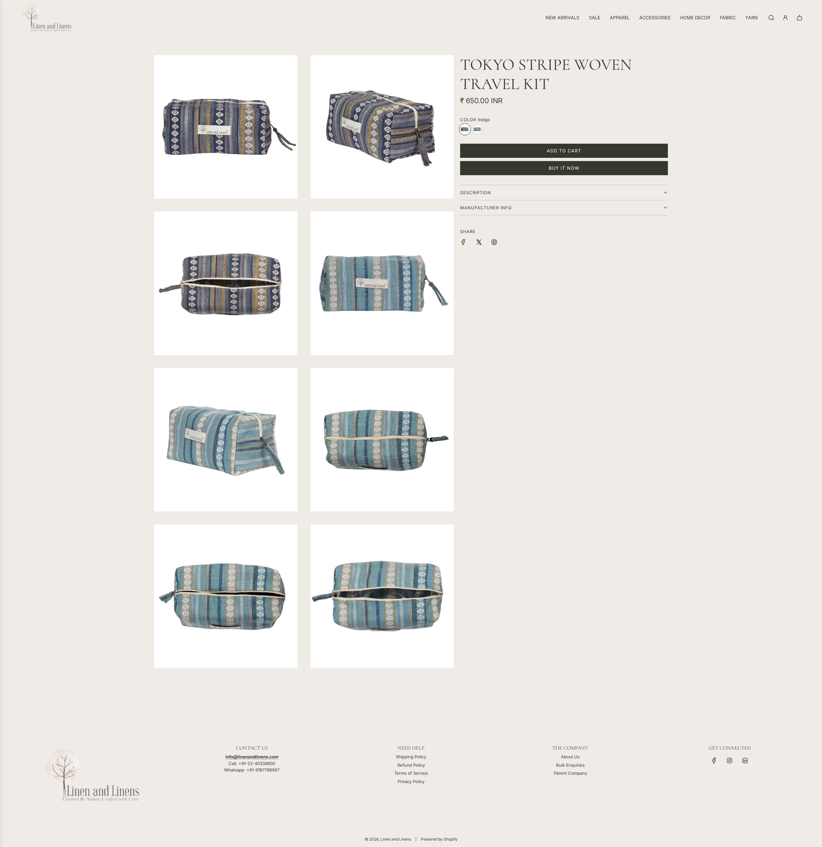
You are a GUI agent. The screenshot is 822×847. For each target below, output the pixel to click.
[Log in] (785, 18)
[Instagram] (729, 760)
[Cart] (799, 18)
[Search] (771, 18)
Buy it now (564, 168)
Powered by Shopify (439, 839)
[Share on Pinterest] (494, 243)
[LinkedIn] (745, 760)
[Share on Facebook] (463, 243)
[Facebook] (714, 760)
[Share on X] (479, 243)
